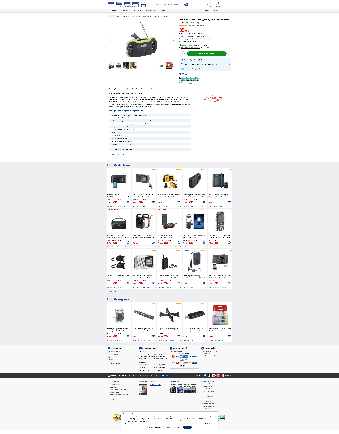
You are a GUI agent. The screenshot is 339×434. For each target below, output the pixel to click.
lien (207, 418)
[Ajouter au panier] (128, 202)
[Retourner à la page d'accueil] (127, 5)
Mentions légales (114, 392)
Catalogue (216, 11)
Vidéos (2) (124, 89)
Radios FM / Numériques (160, 16)
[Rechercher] (186, 4)
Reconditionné (151, 11)
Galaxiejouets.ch (207, 386)
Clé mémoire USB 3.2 (189, 340)
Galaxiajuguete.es (208, 394)
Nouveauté (137, 11)
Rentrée (163, 11)
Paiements (177, 351)
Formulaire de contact (117, 357)
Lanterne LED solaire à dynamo (192, 247)
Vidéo (207, 11)
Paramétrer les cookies (173, 427)
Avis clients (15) (137, 89)
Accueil (119, 16)
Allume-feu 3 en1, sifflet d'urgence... (143, 340)
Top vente (125, 11)
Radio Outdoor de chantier (216, 206)
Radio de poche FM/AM (165, 287)
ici (212, 423)
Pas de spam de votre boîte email (211, 356)
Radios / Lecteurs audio (144, 16)
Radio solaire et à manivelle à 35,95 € (118, 154)
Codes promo (113, 397)
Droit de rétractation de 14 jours (211, 351)
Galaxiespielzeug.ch (208, 389)
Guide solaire (113, 402)
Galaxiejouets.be (207, 401)
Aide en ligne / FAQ (116, 351)
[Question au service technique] (186, 74)
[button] (190, 48)
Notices (112, 399)
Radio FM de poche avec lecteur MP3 (194, 206)
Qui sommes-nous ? (115, 384)
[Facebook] (180, 74)
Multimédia (126, 16)
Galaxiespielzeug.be (208, 403)
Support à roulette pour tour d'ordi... (168, 340)
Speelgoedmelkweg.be (209, 406)
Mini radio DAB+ (188, 287)
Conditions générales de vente (118, 389)
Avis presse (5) (152, 89)
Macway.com (206, 408)
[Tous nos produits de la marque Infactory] (213, 98)
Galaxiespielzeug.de (208, 384)
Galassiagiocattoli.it (208, 396)
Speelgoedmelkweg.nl (209, 398)
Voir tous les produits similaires (115, 291)
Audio (134, 16)
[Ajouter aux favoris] (229, 53)
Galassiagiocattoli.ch (208, 391)
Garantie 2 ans (206, 353)
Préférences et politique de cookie (119, 394)
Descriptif (113, 89)
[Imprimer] (183, 74)
